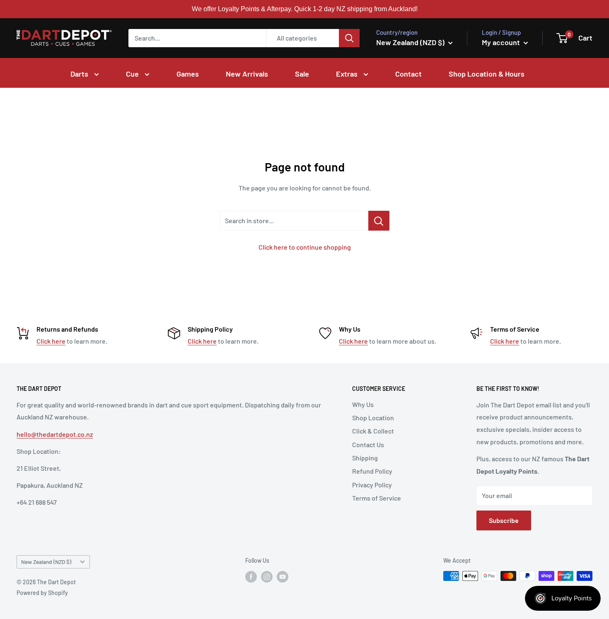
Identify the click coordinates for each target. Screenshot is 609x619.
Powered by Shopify (42, 592)
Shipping (365, 458)
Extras (347, 73)
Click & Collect (373, 431)
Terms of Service (376, 498)
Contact (408, 73)
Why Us (363, 404)
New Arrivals (247, 73)
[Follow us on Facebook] (251, 577)
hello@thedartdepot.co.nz (55, 434)
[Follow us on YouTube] (282, 577)
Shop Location (373, 417)
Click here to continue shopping (305, 247)
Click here (50, 341)
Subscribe (504, 520)
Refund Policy (372, 471)
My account (502, 42)
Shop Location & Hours (486, 73)
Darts (80, 73)
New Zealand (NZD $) (46, 561)
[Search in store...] (378, 221)
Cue (133, 73)
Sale (302, 73)
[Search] (349, 38)
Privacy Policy (372, 485)
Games (187, 73)
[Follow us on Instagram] (267, 577)
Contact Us (368, 444)
